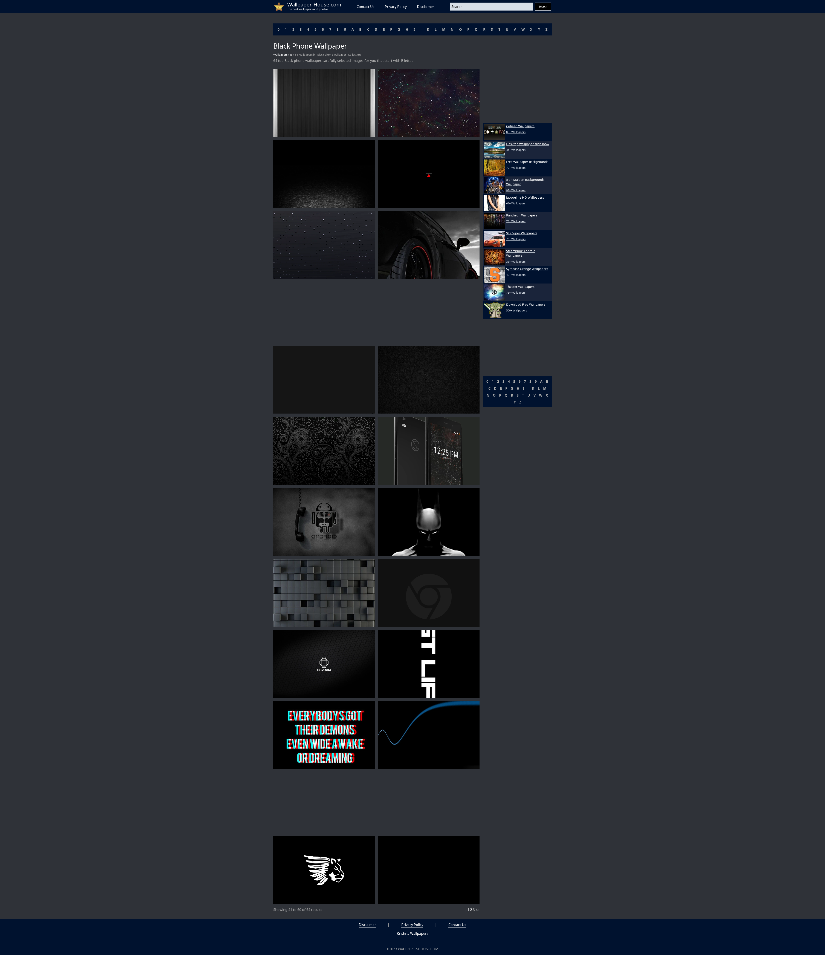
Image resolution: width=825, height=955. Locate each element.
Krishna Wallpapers (412, 933)
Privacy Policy (396, 6)
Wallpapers (280, 55)
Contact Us (365, 6)
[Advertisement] (376, 312)
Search (543, 6)
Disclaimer (425, 6)
